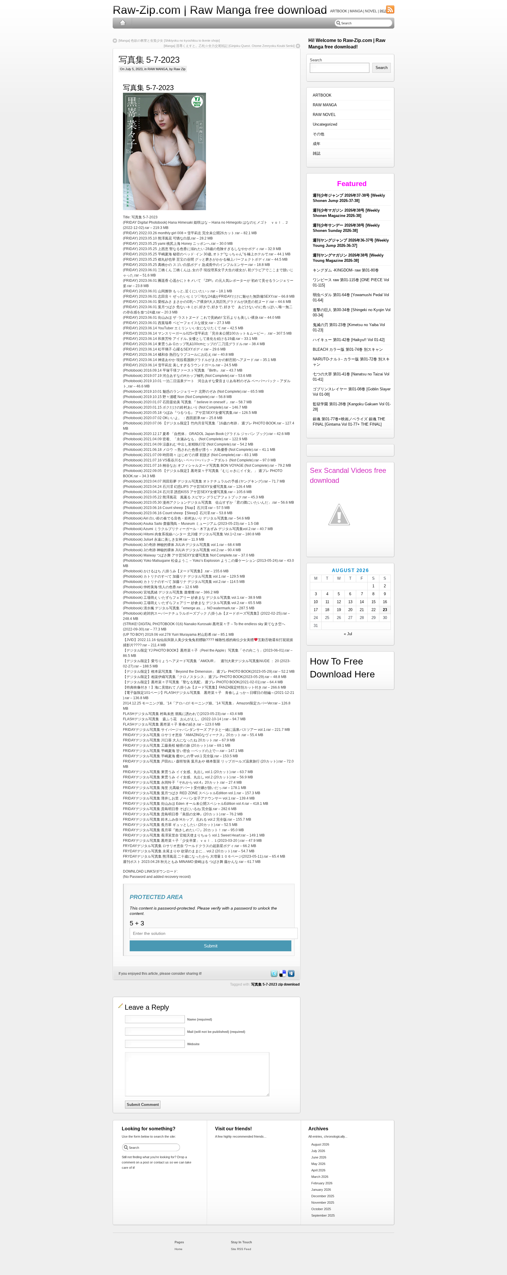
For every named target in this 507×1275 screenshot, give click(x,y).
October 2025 (321, 1209)
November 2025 (322, 1202)
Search (316, 60)
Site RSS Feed (241, 1249)
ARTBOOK (322, 95)
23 (385, 610)
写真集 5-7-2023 (149, 60)
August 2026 (320, 1144)
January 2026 (321, 1189)
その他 (318, 134)
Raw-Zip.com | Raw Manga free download (220, 10)
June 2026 (318, 1157)
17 (316, 610)
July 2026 (318, 1151)
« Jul (348, 634)
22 (373, 610)
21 (362, 610)
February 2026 (321, 1183)
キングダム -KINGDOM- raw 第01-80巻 (346, 270)
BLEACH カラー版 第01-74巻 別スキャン (348, 349)
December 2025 (322, 1196)
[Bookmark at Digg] (291, 976)
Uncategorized (325, 124)
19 (339, 610)
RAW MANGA (158, 69)
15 (373, 602)
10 (316, 602)
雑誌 (316, 153)
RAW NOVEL (324, 114)
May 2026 (318, 1164)
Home (122, 23)
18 (327, 610)
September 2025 (323, 1215)
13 (350, 602)
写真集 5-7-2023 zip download (275, 984)
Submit (210, 945)
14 (362, 602)
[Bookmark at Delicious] (282, 976)
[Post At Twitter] (274, 976)
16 (385, 602)
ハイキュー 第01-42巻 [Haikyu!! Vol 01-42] (349, 340)
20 (350, 610)
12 (339, 602)
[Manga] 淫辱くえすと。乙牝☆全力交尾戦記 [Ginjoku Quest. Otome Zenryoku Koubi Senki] (229, 46)
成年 (316, 143)
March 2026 (319, 1176)
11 (327, 602)
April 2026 (318, 1170)
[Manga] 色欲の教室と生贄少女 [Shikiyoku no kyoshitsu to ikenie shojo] (169, 40)
